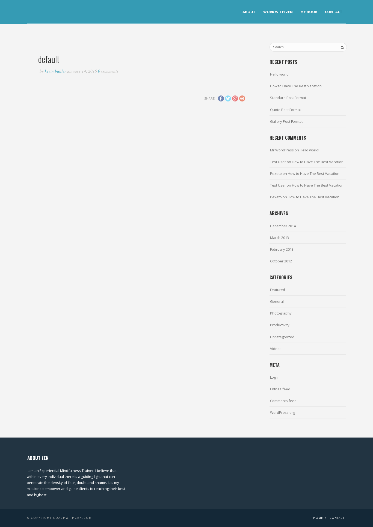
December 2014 (283, 225)
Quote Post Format (285, 109)
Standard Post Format (288, 97)
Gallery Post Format (286, 121)
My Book (308, 11)
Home (318, 518)
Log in (275, 377)
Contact (333, 11)
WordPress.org (282, 412)
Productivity (279, 324)
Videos (276, 348)
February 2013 (282, 249)
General (277, 301)
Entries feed (280, 389)
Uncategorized (282, 336)
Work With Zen (278, 11)
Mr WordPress (282, 150)
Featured (277, 289)
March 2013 (279, 237)
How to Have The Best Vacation (296, 85)
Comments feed (283, 400)
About (249, 11)
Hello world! (279, 74)
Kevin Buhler (55, 71)
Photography (281, 313)
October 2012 (281, 261)
